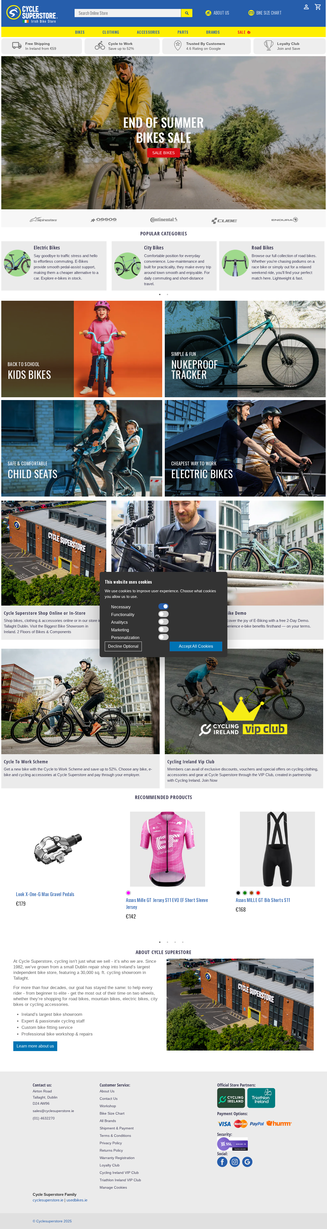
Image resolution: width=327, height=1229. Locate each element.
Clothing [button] (110, 32)
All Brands (108, 1121)
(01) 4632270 (44, 1118)
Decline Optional (123, 646)
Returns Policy (111, 1150)
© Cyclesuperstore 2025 (52, 1221)
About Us (221, 13)
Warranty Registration (117, 1158)
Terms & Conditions (115, 1136)
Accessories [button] (148, 32)
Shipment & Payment (117, 1128)
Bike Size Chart (112, 1113)
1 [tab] (159, 294)
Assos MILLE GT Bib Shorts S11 (263, 900)
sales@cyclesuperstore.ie (53, 1111)
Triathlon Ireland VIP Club (120, 1180)
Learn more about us (35, 1046)
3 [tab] (175, 942)
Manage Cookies (113, 1187)
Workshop (108, 1106)
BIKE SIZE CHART (268, 13)
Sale (244, 32)
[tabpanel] (54, 266)
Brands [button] (213, 32)
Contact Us (109, 1099)
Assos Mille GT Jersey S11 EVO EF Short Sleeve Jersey (167, 903)
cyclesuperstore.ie (48, 1200)
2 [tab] (167, 294)
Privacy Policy (111, 1143)
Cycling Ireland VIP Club (119, 1173)
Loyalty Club (110, 1165)
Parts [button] (183, 32)
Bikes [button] (80, 32)
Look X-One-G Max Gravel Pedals (45, 894)
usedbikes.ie (76, 1200)
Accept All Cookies (196, 646)
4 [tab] (182, 942)
